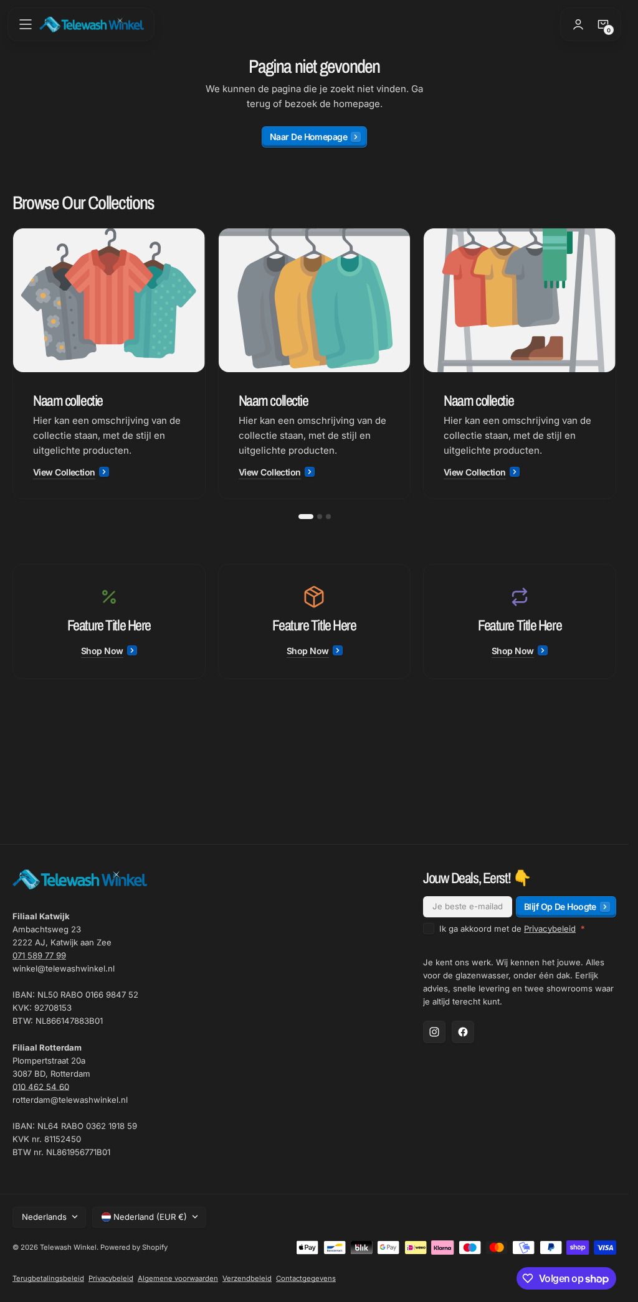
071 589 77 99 (39, 955)
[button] (25, 24)
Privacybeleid (550, 929)
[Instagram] (434, 1032)
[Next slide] (616, 363)
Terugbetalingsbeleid (48, 1278)
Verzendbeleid (247, 1278)
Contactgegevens (306, 1278)
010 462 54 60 (40, 1087)
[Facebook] (463, 1032)
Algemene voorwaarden (178, 1278)
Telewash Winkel (68, 1247)
